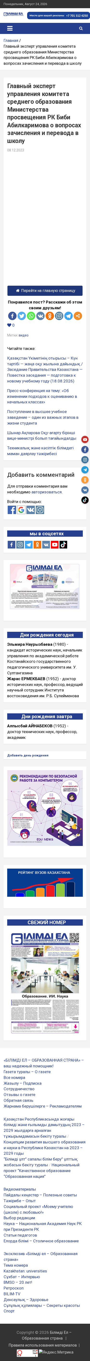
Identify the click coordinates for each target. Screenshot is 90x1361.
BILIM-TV (12, 1293)
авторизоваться (46, 492)
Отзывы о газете (19, 1094)
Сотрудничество (19, 1088)
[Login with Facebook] (12, 510)
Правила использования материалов (43, 1345)
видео (24, 335)
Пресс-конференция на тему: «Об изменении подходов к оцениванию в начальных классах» (42, 396)
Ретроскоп (14, 1288)
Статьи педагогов (20, 1235)
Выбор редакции (19, 1217)
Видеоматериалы (20, 1189)
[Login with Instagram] (40, 510)
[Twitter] (22, 316)
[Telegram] (68, 316)
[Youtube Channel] (55, 544)
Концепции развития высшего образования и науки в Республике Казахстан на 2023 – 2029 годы (44, 1148)
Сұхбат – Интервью (22, 1276)
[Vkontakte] (40, 316)
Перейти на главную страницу (48, 290)
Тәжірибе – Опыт (20, 1200)
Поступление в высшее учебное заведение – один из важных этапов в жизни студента (42, 417)
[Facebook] (12, 316)
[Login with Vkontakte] (30, 510)
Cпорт (9, 1311)
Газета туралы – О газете (27, 1071)
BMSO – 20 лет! (18, 1282)
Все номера (14, 1077)
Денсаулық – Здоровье (26, 1299)
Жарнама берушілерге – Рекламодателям (43, 1106)
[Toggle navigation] (10, 28)
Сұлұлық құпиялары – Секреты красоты (42, 1305)
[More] (78, 316)
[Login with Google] (21, 510)
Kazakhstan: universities (25, 1271)
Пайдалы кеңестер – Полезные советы (40, 1195)
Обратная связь (18, 1100)
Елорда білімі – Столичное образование (41, 1240)
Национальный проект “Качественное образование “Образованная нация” (41, 1170)
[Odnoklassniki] (50, 316)
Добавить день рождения (27, 755)
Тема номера (16, 1265)
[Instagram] (20, 544)
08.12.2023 (15, 150)
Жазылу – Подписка (23, 1083)
